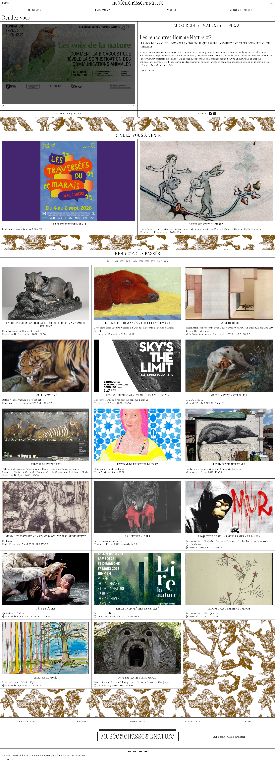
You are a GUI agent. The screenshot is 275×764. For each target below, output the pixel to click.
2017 (159, 261)
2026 (109, 261)
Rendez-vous (16, 17)
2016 (166, 261)
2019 (147, 261)
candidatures (192, 721)
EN (7, 3)
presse (247, 721)
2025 (116, 261)
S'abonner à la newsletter (230, 736)
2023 (128, 261)
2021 (141, 261)
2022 (135, 261)
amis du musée (137, 721)
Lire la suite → (148, 70)
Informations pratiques (68, 113)
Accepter (8, 759)
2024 (122, 261)
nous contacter (27, 721)
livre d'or (82, 721)
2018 (153, 261)
